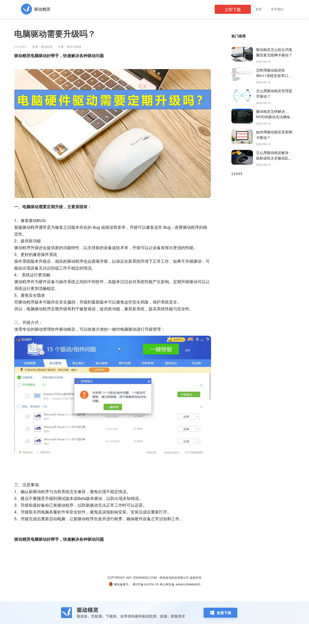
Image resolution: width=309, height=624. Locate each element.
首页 (258, 9)
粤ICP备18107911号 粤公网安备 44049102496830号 (167, 584)
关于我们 (277, 9)
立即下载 (233, 9)
